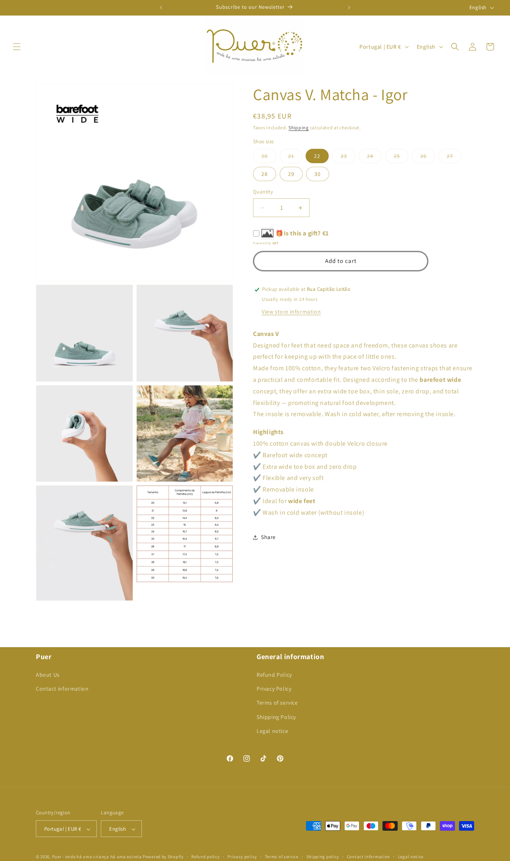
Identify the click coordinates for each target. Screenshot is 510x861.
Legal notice (272, 731)
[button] (17, 46)
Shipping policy (322, 856)
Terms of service (277, 703)
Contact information (62, 688)
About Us (48, 674)
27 (454, 158)
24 (374, 158)
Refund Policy (274, 674)
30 (317, 174)
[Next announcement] (349, 7)
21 (295, 158)
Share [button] (268, 537)
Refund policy (205, 856)
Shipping (298, 127)
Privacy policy (242, 856)
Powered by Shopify (163, 857)
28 (264, 174)
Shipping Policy (276, 717)
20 (268, 158)
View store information (291, 311)
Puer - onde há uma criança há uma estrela (97, 857)
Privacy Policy (274, 688)
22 (317, 156)
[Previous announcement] (161, 7)
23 (348, 158)
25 (401, 158)
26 (427, 158)
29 (291, 174)
